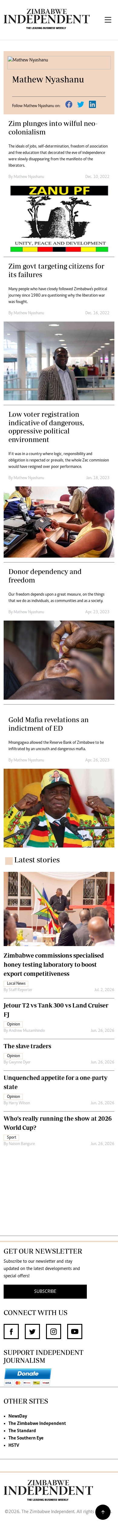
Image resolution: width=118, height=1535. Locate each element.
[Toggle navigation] (108, 20)
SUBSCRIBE (45, 1291)
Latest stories (37, 859)
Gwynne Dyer (20, 1062)
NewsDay (17, 1416)
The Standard (22, 1431)
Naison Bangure (22, 1144)
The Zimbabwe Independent (37, 1423)
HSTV (13, 1445)
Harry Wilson (19, 1103)
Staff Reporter (20, 990)
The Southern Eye (26, 1438)
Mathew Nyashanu (29, 177)
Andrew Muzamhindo (27, 1031)
